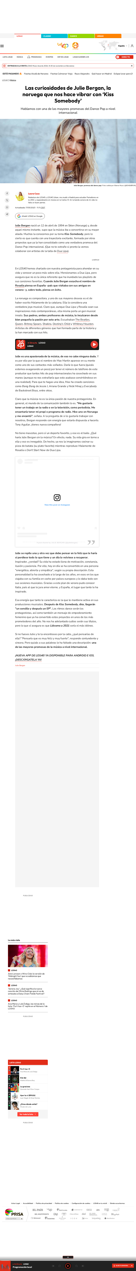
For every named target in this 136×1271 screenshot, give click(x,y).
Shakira (47, 324)
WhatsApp (7, 207)
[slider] (68, 1260)
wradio (63, 1213)
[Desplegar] (68, 1257)
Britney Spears (32, 324)
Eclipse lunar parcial (123, 73)
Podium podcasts (62, 1217)
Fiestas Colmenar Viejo (61, 73)
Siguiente (82, 1266)
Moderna (49, 1217)
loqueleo (96, 1217)
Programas (36, 57)
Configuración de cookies (81, 1203)
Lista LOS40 (7, 57)
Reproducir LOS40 (94, 344)
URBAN (100, 36)
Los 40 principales (50, 1210)
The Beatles (82, 319)
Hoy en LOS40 (63, 57)
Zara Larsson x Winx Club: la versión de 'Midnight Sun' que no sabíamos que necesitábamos (26, 976)
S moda (85, 1217)
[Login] (132, 45)
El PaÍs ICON (73, 1217)
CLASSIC (47, 36)
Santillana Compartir (77, 1210)
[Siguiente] (132, 73)
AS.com (96, 1210)
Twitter (7, 200)
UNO (55, 1213)
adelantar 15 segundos (76, 1266)
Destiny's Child (61, 324)
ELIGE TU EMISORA (122, 1265)
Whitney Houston (83, 324)
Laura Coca (34, 193)
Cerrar (132, 66)
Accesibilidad (28, 1203)
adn (105, 1210)
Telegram (7, 214)
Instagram (52, 1175)
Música (20, 57)
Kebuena (112, 1213)
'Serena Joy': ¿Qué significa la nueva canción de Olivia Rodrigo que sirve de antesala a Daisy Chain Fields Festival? (26, 991)
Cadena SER (88, 1210)
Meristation (109, 1217)
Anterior (53, 1266)
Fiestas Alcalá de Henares (36, 73)
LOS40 (19, 36)
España (121, 46)
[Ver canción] (15, 1070)
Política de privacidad (44, 1203)
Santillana (62, 1210)
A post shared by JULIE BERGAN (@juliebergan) (57, 543)
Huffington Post (41, 1213)
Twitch (78, 1175)
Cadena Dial (83, 1213)
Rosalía (19, 285)
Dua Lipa (62, 251)
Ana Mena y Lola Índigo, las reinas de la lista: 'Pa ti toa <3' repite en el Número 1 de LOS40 (28, 1006)
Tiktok (57, 1175)
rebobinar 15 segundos (59, 1266)
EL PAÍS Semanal (93, 1213)
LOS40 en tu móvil (100, 1203)
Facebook (7, 193)
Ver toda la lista (26, 1114)
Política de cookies (62, 1203)
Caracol (115, 1210)
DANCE (73, 36)
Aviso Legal (15, 1203)
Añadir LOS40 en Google (32, 216)
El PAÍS (38, 1210)
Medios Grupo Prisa (14, 1218)
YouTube (63, 1175)
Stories (84, 1175)
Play (68, 1266)
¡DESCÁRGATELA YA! (28, 660)
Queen (19, 324)
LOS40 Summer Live (81, 57)
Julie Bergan (20, 665)
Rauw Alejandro (82, 73)
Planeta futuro (103, 1213)
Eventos (49, 57)
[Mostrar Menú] (3, 46)
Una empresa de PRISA (14, 1212)
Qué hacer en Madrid (102, 73)
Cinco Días (74, 1213)
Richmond (36, 1217)
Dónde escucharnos (117, 1203)
